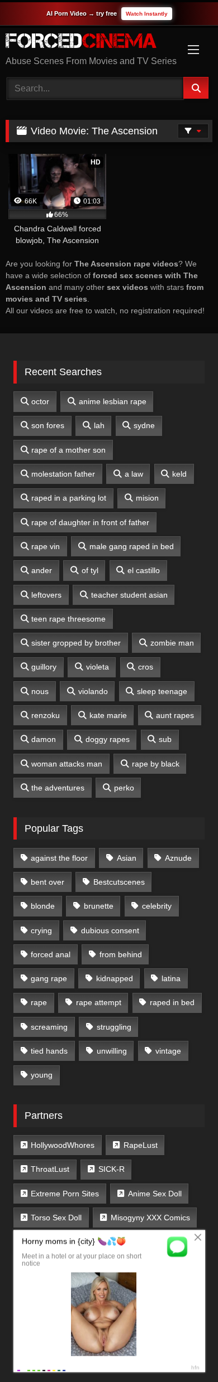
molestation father (63, 473)
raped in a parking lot (68, 497)
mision (147, 497)
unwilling (112, 1050)
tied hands (49, 1050)
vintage (168, 1050)
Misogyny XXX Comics (150, 1217)
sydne (144, 425)
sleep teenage (162, 691)
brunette (98, 905)
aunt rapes (175, 715)
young (42, 1074)
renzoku (45, 715)
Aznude (178, 858)
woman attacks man (66, 763)
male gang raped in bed (131, 546)
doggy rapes (108, 739)
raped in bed (172, 1002)
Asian (126, 858)
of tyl (90, 570)
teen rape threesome (68, 618)
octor (40, 401)
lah (99, 425)
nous (40, 691)
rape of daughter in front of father (90, 522)
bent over (47, 881)
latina (171, 978)
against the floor (59, 858)
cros (145, 666)
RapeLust (141, 1145)
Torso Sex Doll (56, 1217)
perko (124, 787)
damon (43, 739)
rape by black (155, 763)
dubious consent (110, 930)
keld (179, 473)
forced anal (50, 954)
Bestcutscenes (119, 881)
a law (134, 473)
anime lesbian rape (112, 401)
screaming (49, 1026)
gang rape (49, 978)
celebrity (157, 905)
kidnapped (114, 978)
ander (41, 570)
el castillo (143, 570)
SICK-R (111, 1169)
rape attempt (98, 1002)
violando (93, 691)
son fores (47, 425)
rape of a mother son (68, 449)
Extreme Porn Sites (65, 1193)
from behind (120, 954)
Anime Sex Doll (155, 1193)
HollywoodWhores (62, 1145)
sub (165, 739)
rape (39, 1002)
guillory (43, 666)
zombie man (172, 642)
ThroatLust (50, 1169)
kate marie (108, 715)
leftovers (46, 594)
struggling (114, 1026)
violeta (97, 666)
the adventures (57, 787)
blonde (43, 905)
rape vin (45, 546)
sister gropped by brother (76, 642)
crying (41, 930)
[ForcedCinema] (89, 42)
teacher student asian (129, 594)
